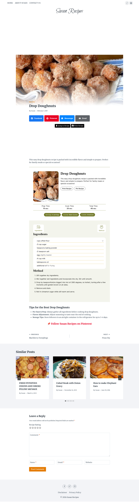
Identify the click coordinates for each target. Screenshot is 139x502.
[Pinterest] (131, 3)
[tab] (65, 400)
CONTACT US (34, 3)
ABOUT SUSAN (21, 3)
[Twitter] (69, 486)
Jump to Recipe (63, 126)
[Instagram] (74, 486)
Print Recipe (78, 126)
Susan (33, 111)
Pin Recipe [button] (80, 189)
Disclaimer (62, 492)
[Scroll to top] (134, 499)
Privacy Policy (75, 492)
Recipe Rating (35, 425)
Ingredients (38, 230)
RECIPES (32, 102)
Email (61, 462)
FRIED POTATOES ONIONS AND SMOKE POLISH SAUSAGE (30, 386)
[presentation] (32, 367)
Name (33, 462)
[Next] (119, 377)
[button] (103, 241)
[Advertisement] (69, 31)
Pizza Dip (106, 336)
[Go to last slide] (19, 377)
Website (89, 462)
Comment (35, 435)
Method (101, 230)
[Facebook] (127, 3)
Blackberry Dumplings (38, 336)
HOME (10, 3)
